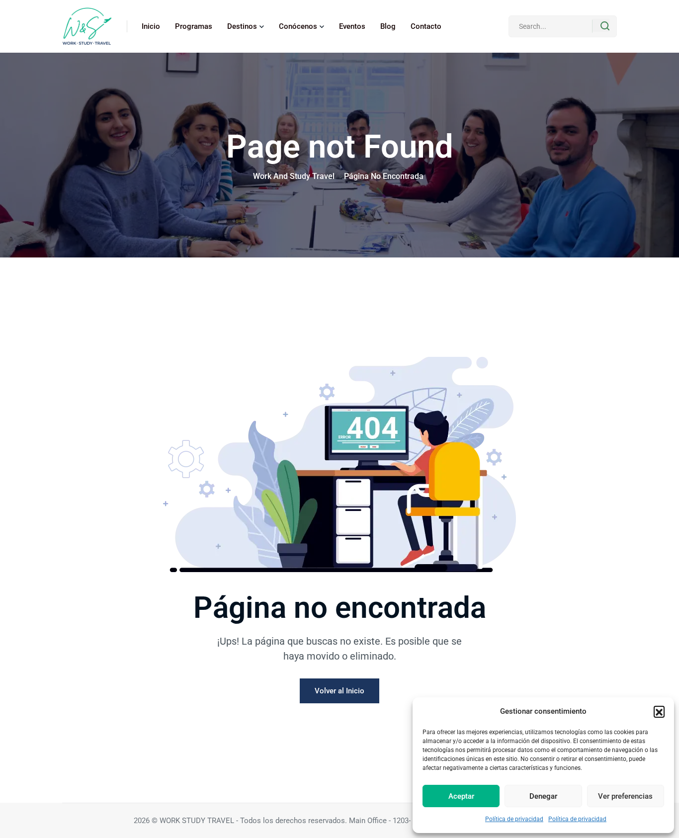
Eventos (352, 26)
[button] (659, 711)
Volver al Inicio (339, 690)
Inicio (151, 26)
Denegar (543, 796)
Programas (193, 26)
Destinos (242, 26)
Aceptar (461, 796)
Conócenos (298, 26)
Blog (388, 26)
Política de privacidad (514, 819)
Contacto (426, 26)
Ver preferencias (625, 796)
